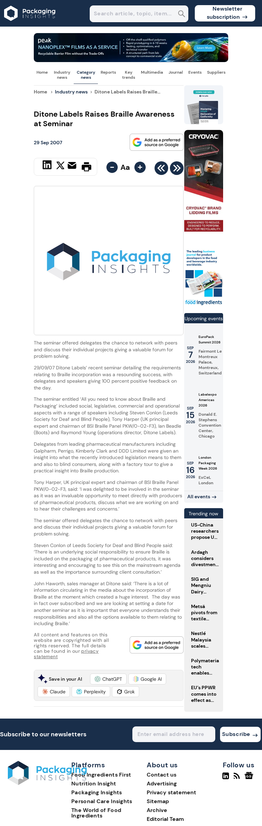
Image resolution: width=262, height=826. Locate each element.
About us (162, 765)
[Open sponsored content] (131, 60)
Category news (86, 74)
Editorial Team (165, 819)
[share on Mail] (72, 166)
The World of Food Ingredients (96, 813)
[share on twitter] (60, 166)
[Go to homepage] (47, 783)
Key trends (128, 74)
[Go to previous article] (161, 169)
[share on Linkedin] (48, 166)
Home (42, 72)
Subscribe (236, 734)
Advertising (162, 783)
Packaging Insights (96, 792)
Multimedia (152, 72)
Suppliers (216, 72)
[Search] (181, 14)
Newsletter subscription (225, 12)
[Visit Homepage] (30, 24)
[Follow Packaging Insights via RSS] (237, 778)
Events (195, 72)
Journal (176, 72)
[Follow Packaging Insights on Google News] (250, 778)
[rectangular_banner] (203, 304)
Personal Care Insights (101, 801)
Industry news (62, 74)
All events (198, 496)
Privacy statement (171, 792)
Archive (157, 810)
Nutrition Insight (93, 783)
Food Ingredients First (101, 774)
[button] (108, 679)
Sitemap (158, 801)
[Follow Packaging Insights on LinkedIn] (226, 778)
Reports (108, 72)
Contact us (161, 774)
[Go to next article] (177, 169)
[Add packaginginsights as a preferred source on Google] (157, 142)
